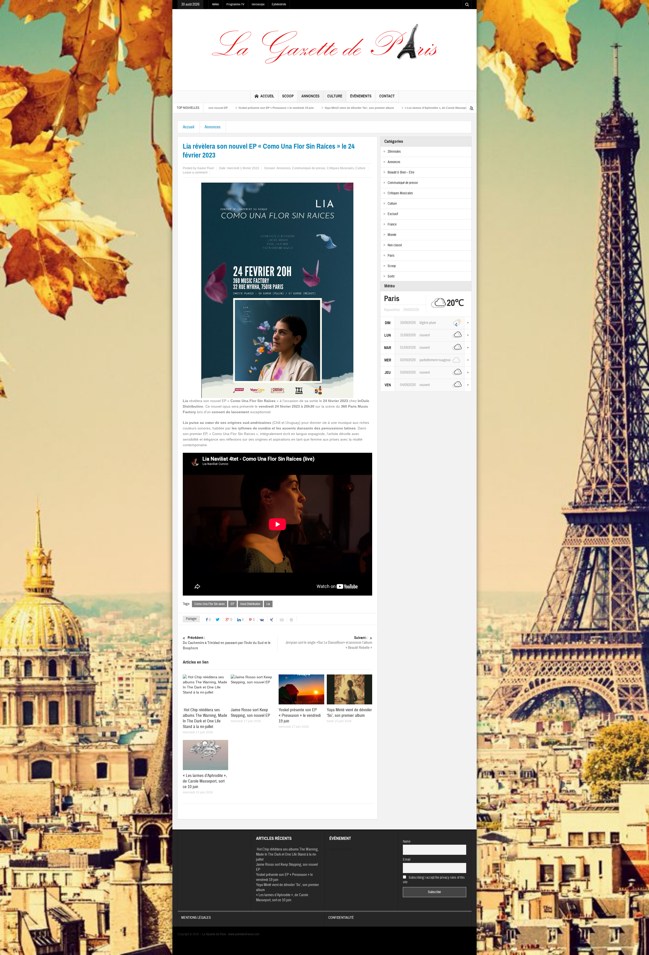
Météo (215, 4)
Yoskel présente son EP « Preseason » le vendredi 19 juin (300, 715)
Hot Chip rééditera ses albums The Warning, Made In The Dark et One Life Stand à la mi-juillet (205, 718)
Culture (334, 96)
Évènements (360, 96)
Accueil (267, 96)
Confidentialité (341, 917)
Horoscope (258, 4)
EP (232, 604)
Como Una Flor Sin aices (209, 604)
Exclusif (393, 214)
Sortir (391, 276)
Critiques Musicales (340, 168)
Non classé (395, 245)
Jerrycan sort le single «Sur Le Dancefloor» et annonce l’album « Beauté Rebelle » (328, 642)
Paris (391, 255)
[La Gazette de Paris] (324, 49)
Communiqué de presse (308, 168)
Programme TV (235, 4)
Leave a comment (195, 172)
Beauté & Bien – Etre (401, 172)
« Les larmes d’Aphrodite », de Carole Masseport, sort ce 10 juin (330, 107)
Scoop (288, 96)
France (392, 224)
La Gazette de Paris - (214, 934)
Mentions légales (196, 917)
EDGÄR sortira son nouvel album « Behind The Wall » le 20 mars (458, 107)
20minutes (394, 151)
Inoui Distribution (250, 604)
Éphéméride (279, 4)
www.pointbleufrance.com (243, 934)
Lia (268, 604)
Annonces (310, 96)
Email (406, 859)
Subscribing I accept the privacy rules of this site (434, 879)
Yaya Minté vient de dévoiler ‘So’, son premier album (242, 107)
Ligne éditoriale (394, 107)
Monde (392, 235)
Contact (387, 96)
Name (406, 841)
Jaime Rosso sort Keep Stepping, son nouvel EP (250, 712)
